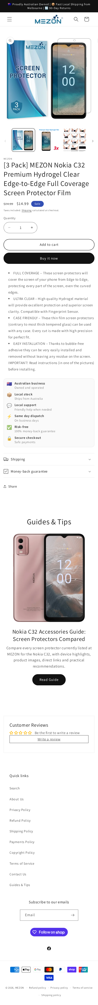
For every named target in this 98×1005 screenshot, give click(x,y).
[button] (9, 19)
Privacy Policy (20, 810)
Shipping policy (51, 995)
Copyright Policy (22, 852)
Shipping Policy (21, 831)
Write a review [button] (49, 739)
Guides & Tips (20, 885)
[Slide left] (5, 141)
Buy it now (49, 258)
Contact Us (18, 874)
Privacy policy (59, 987)
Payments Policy (22, 842)
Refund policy (37, 987)
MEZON (19, 987)
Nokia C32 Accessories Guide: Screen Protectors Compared (49, 635)
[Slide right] (93, 141)
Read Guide (49, 679)
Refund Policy (20, 820)
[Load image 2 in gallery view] (49, 140)
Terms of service (83, 987)
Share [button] (12, 486)
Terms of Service (22, 863)
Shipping (27, 210)
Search (15, 788)
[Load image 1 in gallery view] (23, 140)
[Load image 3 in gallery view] (74, 140)
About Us (17, 799)
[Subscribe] (73, 915)
